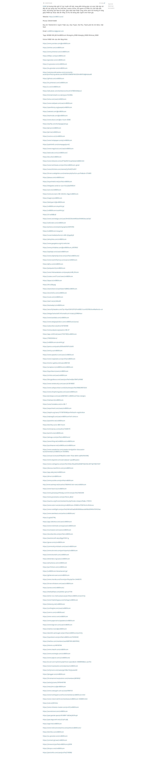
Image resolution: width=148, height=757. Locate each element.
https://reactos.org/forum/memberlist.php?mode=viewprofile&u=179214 (67, 501)
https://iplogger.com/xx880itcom (54, 674)
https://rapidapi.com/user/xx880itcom (56, 252)
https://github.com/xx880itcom (53, 78)
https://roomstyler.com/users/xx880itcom (57, 530)
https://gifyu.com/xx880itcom (53, 264)
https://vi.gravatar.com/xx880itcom (55, 64)
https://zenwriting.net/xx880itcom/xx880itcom (59, 441)
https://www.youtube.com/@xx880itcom (56, 43)
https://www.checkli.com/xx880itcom (55, 649)
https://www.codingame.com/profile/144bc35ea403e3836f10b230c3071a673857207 (71, 464)
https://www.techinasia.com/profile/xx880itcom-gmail (61, 165)
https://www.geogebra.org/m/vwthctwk (56, 243)
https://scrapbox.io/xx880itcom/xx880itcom (58, 367)
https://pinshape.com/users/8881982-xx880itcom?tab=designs (64, 396)
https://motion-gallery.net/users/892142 (56, 363)
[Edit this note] (104, 3)
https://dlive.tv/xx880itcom (52, 476)
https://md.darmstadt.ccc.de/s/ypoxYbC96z (58, 95)
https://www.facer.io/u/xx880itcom (55, 489)
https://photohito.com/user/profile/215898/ (57, 752)
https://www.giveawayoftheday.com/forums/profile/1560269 (63, 493)
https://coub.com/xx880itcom (53, 297)
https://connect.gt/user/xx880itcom (55, 740)
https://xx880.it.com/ (56, 17)
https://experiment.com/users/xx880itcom (57, 408)
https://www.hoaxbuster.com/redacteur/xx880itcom (60, 666)
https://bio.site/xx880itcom (52, 157)
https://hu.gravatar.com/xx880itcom (55, 68)
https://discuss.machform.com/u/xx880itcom (58, 468)
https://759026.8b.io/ (50, 338)
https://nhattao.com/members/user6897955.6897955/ (61, 641)
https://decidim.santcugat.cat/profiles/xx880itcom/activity (63, 633)
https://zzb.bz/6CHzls (50, 703)
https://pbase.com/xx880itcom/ (53, 177)
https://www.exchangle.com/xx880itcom (56, 653)
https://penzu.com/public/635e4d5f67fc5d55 (58, 346)
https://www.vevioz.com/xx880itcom (55, 616)
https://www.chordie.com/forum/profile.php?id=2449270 (62, 579)
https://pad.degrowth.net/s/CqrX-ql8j (55, 719)
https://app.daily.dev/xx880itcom (54, 472)
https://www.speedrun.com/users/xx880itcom (58, 355)
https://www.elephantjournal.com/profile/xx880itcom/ (61, 256)
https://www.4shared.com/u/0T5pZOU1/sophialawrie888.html (63, 161)
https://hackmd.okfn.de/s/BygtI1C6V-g (56, 538)
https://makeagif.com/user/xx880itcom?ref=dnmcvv (60, 416)
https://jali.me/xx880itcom (52, 132)
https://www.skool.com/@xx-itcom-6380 (57, 120)
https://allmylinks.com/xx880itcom (54, 239)
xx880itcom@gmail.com (55, 31)
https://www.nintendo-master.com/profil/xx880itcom (61, 707)
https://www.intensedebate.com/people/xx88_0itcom (61, 272)
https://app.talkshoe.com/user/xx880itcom (57, 522)
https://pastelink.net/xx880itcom (54, 421)
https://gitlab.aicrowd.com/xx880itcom (56, 575)
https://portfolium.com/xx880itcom (55, 567)
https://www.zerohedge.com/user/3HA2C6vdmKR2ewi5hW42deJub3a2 (67, 219)
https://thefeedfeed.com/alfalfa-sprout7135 (57, 592)
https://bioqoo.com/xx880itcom (53, 748)
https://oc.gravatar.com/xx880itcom (55, 736)
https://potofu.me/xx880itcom (53, 433)
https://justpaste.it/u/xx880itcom (54, 268)
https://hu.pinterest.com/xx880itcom (55, 82)
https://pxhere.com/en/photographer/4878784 (58, 227)
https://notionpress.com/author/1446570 (56, 429)
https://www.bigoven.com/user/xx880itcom (57, 625)
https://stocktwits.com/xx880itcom (55, 293)
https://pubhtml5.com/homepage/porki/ (56, 144)
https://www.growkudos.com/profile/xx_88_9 (58, 497)
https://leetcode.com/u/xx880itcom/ (55, 153)
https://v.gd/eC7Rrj (49, 517)
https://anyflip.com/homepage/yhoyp (55, 124)
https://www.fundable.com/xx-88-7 (55, 404)
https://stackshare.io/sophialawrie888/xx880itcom (60, 289)
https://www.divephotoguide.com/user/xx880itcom (60, 392)
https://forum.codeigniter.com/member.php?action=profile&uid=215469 (67, 173)
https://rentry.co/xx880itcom (52, 350)
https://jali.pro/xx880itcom (52, 128)
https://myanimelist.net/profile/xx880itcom (57, 181)
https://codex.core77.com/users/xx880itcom (58, 276)
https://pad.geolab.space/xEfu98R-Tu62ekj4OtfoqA (60, 715)
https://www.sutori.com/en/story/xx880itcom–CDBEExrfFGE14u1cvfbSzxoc (68, 505)
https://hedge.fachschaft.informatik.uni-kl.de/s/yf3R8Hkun (62, 313)
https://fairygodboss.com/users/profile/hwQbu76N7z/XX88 (63, 379)
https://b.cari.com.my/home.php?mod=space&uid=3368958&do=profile (67, 662)
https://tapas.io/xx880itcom (52, 280)
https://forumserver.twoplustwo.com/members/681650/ (61, 678)
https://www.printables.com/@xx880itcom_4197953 (60, 247)
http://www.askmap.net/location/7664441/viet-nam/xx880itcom (64, 484)
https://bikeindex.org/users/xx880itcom (56, 559)
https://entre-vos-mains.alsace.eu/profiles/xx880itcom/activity (64, 596)
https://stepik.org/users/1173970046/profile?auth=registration (64, 412)
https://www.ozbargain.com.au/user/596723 (58, 691)
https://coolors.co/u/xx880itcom (54, 136)
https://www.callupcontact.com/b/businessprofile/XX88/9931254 (65, 388)
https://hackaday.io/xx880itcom (53, 305)
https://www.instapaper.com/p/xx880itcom (57, 140)
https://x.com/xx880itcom (51, 87)
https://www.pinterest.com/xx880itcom (56, 52)
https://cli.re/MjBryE (49, 214)
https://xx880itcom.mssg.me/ (53, 231)
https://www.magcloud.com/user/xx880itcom (58, 148)
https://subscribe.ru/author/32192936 (55, 326)
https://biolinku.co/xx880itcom (53, 732)
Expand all (110, 4)
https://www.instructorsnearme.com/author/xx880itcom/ (62, 728)
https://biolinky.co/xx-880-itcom (54, 425)
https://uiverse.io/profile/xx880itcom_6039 (57, 744)
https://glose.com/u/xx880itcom (54, 542)
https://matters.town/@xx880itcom (55, 629)
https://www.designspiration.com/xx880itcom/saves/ (61, 322)
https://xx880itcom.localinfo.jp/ (53, 210)
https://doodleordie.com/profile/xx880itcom (58, 534)
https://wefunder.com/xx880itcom (54, 223)
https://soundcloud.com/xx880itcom (55, 711)
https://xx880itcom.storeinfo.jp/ (53, 342)
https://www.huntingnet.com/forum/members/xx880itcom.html (64, 695)
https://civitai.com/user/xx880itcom (55, 375)
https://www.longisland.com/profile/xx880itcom (59, 359)
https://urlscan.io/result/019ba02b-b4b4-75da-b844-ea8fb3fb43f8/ (66, 456)
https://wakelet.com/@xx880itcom (54, 111)
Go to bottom (111, 8)
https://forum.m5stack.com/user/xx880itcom (58, 583)
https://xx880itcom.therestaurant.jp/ (55, 571)
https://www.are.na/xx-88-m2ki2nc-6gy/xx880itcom (60, 194)
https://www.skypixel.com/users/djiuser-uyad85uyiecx (61, 460)
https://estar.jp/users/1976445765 (54, 682)
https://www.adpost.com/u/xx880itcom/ (56, 658)
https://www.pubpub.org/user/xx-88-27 (56, 330)
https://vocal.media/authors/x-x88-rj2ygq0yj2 (58, 235)
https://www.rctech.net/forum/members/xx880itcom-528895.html (65, 699)
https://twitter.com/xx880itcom (53, 47)
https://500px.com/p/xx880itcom (54, 56)
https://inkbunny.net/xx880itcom (54, 604)
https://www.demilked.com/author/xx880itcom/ (59, 513)
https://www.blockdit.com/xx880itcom (56, 555)
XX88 (44, 6)
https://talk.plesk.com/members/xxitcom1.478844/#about (62, 91)
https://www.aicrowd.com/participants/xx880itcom (60, 550)
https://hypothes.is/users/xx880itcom (55, 371)
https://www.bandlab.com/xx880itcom (56, 317)
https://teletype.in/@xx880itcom (54, 202)
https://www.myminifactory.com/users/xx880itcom (60, 260)
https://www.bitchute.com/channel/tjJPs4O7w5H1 (59, 169)
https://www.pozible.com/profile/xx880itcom (58, 480)
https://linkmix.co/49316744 (52, 645)
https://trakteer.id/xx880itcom (53, 400)
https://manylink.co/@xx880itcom (54, 686)
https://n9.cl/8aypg (49, 284)
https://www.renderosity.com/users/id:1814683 (58, 383)
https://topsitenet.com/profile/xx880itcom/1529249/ (61, 637)
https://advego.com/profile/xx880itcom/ (56, 437)
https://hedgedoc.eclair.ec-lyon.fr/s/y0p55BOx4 (59, 186)
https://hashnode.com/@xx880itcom (55, 115)
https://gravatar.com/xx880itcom (54, 60)
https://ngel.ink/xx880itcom (52, 724)
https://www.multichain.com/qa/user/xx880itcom (59, 526)
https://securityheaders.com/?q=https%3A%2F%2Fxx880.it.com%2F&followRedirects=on (73, 309)
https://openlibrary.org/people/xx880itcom (57, 107)
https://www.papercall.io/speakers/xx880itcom (59, 620)
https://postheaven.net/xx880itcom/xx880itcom (59, 445)
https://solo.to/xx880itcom (52, 190)
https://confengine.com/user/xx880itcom (56, 608)
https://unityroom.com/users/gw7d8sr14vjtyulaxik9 (60, 670)
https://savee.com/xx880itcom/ (53, 587)
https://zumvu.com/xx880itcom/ (54, 612)
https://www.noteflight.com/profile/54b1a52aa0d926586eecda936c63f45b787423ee (71, 509)
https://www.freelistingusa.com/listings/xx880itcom (60, 600)
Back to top (110, 6)
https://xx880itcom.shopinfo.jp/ (53, 206)
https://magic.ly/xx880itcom (52, 198)
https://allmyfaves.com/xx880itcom (55, 563)
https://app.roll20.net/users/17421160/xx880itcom (60, 334)
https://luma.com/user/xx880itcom (54, 99)
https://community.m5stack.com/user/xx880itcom (60, 546)
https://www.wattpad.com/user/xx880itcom (57, 103)
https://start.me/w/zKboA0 (52, 301)
